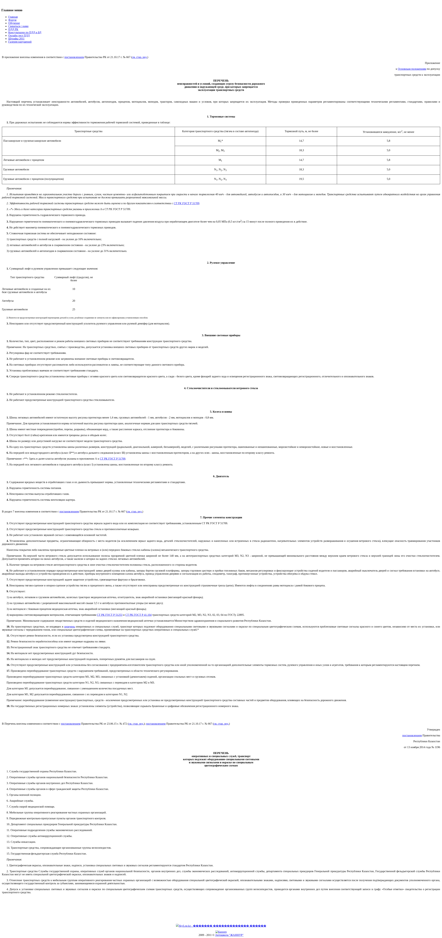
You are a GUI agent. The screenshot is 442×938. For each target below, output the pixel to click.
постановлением (74, 57)
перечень (69, 626)
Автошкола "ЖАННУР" (229, 935)
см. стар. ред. (139, 57)
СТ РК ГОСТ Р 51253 (109, 614)
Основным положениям (412, 68)
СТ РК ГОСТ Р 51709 (186, 203)
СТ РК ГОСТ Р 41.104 (138, 614)
